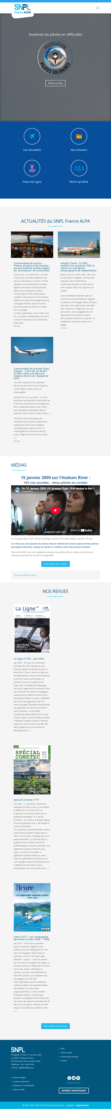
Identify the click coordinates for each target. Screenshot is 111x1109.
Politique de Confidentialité (23, 1085)
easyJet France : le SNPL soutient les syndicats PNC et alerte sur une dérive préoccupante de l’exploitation (78, 267)
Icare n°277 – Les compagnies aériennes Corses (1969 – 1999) (31, 938)
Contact (64, 1060)
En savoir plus (55, 112)
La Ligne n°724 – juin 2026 (29, 658)
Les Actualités (32, 150)
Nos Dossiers (79, 150)
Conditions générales (21, 1081)
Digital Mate (82, 1105)
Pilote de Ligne (32, 182)
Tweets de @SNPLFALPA (25, 575)
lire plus (17, 326)
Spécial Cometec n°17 (26, 799)
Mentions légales (19, 1077)
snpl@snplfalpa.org (26, 1068)
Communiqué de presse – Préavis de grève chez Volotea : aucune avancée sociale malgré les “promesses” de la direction (32, 267)
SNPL (63, 1048)
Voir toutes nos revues (55, 1026)
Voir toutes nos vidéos (55, 563)
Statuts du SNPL (19, 1089)
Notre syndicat (79, 181)
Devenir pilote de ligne (69, 1057)
